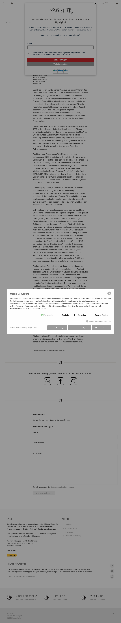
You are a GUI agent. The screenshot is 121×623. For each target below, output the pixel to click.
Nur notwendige (57, 328)
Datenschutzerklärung (18, 328)
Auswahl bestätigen (79, 328)
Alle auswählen (101, 328)
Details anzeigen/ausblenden (100, 321)
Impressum (32, 328)
